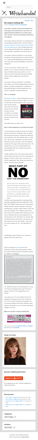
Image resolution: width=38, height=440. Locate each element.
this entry (17, 247)
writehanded (23, 24)
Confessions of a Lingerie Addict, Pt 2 (15, 401)
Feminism (19, 326)
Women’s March (11, 98)
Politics (24, 326)
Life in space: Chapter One (12, 399)
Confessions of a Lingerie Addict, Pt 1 (15, 404)
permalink (16, 327)
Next (33, 20)
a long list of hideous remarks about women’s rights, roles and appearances (18, 45)
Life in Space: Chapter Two (12, 397)
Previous (27, 20)
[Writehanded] (19, 13)
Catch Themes (25, 437)
